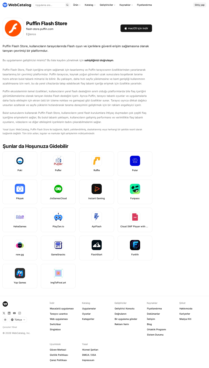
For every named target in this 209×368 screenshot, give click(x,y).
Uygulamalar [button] (89, 308)
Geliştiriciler (106, 4)
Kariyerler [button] (184, 313)
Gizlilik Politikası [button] (59, 354)
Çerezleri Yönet (10, 327)
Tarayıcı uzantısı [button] (59, 313)
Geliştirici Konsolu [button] (124, 308)
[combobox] (18, 319)
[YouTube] (14, 313)
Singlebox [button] (55, 329)
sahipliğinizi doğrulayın (98, 60)
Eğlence (31, 34)
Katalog (89, 4)
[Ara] (67, 5)
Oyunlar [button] (86, 313)
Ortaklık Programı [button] (156, 329)
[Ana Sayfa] (17, 5)
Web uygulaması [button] (59, 319)
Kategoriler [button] (88, 319)
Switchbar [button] (55, 324)
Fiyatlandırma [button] (154, 308)
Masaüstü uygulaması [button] (62, 308)
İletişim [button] (151, 319)
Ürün (75, 4)
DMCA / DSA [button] (89, 354)
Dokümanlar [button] (153, 313)
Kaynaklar (125, 4)
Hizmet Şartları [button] (90, 349)
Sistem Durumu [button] (155, 334)
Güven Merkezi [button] (58, 349)
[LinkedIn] (9, 313)
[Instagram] (19, 313)
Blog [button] (149, 324)
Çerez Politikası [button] (58, 360)
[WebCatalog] (5, 304)
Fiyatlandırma (144, 4)
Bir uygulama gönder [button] (126, 319)
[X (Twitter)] (4, 313)
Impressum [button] (88, 360)
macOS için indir (138, 28)
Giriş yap (200, 4)
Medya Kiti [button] (185, 319)
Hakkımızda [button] (185, 308)
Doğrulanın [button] (120, 313)
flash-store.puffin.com (39, 29)
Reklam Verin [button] (122, 324)
